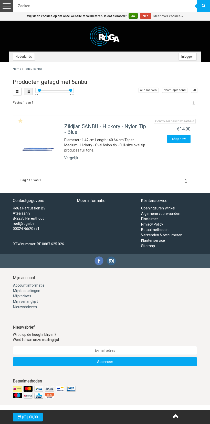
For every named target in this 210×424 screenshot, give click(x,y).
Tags (27, 68)
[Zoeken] (203, 6)
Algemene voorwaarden (160, 213)
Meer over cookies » (168, 16)
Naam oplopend (175, 90)
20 (194, 90)
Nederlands (24, 56)
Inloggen (187, 56)
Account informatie (29, 285)
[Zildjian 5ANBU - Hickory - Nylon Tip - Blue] (38, 149)
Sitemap (148, 246)
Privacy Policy (152, 224)
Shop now (179, 139)
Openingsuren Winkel (158, 208)
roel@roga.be (24, 223)
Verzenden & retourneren (161, 235)
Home (17, 68)
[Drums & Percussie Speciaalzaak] (105, 36)
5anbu (37, 68)
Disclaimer (149, 219)
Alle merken (148, 90)
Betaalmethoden (155, 230)
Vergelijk (71, 158)
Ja (133, 16)
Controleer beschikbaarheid (174, 121)
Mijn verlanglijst (25, 301)
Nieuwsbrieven (25, 307)
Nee (146, 16)
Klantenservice (153, 240)
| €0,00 (30, 417)
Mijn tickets (22, 296)
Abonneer (105, 362)
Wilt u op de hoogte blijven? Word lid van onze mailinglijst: (36, 337)
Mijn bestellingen (26, 291)
